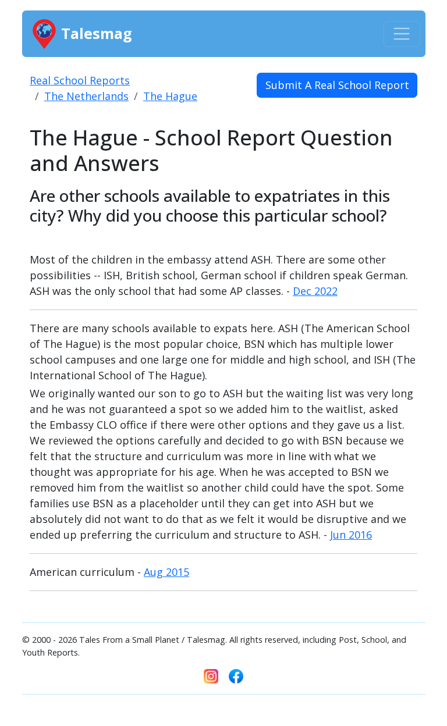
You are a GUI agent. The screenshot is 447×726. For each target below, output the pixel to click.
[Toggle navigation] (402, 34)
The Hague (170, 96)
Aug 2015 (166, 572)
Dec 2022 (315, 291)
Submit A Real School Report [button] (337, 85)
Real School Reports (80, 80)
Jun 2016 (351, 535)
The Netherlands (86, 96)
